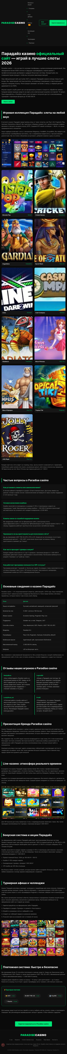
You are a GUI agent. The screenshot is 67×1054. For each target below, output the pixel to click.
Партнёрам (47, 1039)
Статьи (30, 24)
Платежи (31, 43)
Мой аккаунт (43, 23)
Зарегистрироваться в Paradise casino (33, 1024)
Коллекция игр (31, 32)
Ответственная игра (28, 1039)
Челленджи (31, 39)
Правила (17, 1039)
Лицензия (38, 1039)
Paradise (13, 22)
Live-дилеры (30, 15)
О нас (11, 1039)
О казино (31, 8)
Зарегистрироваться (58, 23)
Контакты (55, 1039)
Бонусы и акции (30, 3)
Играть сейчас (8, 101)
